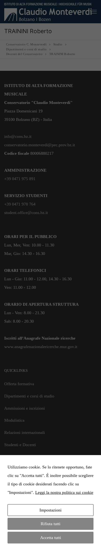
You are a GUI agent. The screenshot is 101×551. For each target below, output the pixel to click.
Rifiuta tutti (50, 523)
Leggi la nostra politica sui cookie (64, 492)
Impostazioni (50, 510)
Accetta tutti (50, 537)
